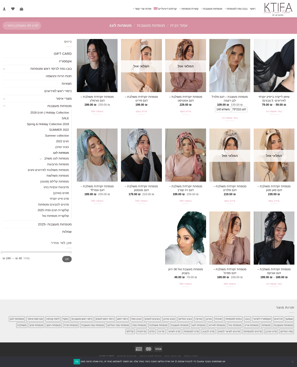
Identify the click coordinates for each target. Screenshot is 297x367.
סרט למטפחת (191, 331)
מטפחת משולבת (158, 325)
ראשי (252, 8)
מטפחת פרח (71, 325)
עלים (152, 331)
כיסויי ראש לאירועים (58, 91)
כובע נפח (136, 318)
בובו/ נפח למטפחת (237, 8)
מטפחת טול (234, 325)
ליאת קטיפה (52, 318)
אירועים (278, 318)
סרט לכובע (208, 331)
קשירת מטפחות (190, 8)
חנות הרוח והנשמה (59, 76)
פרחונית (141, 331)
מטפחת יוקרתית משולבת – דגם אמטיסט (185, 98)
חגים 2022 (62, 141)
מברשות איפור (35, 318)
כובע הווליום (185, 318)
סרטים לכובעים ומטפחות (53, 204)
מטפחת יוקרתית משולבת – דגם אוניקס (274, 271)
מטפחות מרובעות (58, 164)
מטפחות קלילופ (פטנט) (54, 181)
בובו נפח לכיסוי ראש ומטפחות (51, 68)
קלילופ (130, 331)
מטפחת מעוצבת (180, 325)
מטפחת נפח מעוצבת (92, 325)
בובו (247, 318)
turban (289, 318)
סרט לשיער (174, 331)
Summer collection (57, 135)
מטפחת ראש (54, 325)
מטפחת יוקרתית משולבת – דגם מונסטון (141, 188)
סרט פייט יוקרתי (59, 198)
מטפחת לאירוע (217, 325)
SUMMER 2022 (59, 129)
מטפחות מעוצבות (212, 8)
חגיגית (218, 318)
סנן (67, 259)
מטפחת (266, 325)
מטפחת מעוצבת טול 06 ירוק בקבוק (185, 271)
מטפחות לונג (61, 152)
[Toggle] (4, 68)
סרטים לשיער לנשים (229, 331)
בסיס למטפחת (234, 318)
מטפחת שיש (36, 325)
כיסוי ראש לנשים (105, 318)
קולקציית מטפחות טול (55, 216)
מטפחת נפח (139, 325)
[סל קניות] (21, 9)
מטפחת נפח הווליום (118, 325)
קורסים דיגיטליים (167, 8)
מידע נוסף (185, 111)
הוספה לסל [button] (97, 111)
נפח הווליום (286, 331)
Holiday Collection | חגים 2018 (49, 112)
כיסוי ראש (122, 318)
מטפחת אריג (251, 325)
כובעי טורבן (62, 147)
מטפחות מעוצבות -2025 (55, 224)
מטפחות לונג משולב (56, 158)
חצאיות (67, 83)
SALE (65, 118)
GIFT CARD (63, 53)
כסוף (65, 318)
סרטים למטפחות (253, 331)
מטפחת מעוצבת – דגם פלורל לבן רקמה (230, 98)
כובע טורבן (169, 318)
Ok (76, 361)
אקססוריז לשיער (262, 318)
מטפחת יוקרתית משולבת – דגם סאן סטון (274, 188)
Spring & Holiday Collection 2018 (48, 124)
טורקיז (198, 318)
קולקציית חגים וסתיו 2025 (53, 210)
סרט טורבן (271, 331)
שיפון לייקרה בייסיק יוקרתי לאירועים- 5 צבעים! (273, 98)
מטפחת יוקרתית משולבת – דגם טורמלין (97, 98)
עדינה (161, 331)
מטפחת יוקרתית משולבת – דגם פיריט (141, 98)
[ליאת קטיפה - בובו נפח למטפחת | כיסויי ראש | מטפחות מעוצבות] (277, 8)
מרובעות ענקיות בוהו (56, 187)
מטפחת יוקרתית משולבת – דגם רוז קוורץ (185, 188)
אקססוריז (65, 61)
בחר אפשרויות (274, 111)
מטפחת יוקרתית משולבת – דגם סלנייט (229, 188)
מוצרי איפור (64, 98)
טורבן (209, 318)
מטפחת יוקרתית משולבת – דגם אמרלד (97, 188)
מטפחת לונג (198, 325)
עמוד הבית (179, 25)
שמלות (67, 232)
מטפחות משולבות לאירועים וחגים (48, 170)
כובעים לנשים (152, 318)
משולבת (21, 325)
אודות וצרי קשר (143, 8)
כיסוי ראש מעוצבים (82, 318)
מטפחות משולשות (58, 175)
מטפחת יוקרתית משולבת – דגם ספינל (229, 271)
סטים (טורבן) (61, 193)
